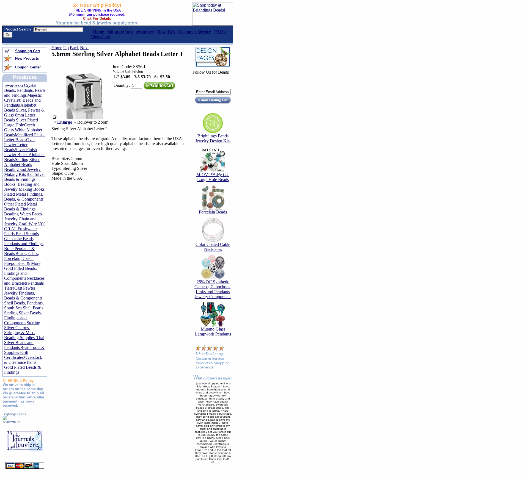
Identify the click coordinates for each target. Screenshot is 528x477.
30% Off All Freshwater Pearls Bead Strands (24, 228)
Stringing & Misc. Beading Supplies (20, 335)
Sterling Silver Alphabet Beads (22, 162)
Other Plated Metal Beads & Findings (20, 206)
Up (66, 47)
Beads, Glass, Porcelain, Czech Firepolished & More (22, 258)
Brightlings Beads (14, 414)
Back (74, 47)
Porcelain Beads (213, 212)
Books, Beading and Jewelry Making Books (24, 187)
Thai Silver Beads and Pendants (24, 342)
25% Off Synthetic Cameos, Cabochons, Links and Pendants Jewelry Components (212, 289)
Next (84, 47)
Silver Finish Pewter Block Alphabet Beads (24, 154)
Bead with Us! (12, 421)
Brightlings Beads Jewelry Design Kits (212, 138)
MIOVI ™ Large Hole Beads (212, 177)
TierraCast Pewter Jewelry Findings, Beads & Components (23, 293)
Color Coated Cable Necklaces (213, 247)
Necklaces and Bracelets (24, 280)
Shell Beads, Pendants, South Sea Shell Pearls (24, 305)
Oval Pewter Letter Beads (19, 144)
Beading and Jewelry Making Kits (22, 172)
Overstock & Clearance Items (23, 360)
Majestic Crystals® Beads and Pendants (23, 100)
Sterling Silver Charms (22, 325)
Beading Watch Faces (23, 214)
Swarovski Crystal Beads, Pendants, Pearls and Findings (24, 90)
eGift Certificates (16, 355)
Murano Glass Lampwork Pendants (213, 331)
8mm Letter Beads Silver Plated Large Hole (21, 120)
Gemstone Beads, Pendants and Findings (23, 241)
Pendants (36, 283)
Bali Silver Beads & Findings (24, 177)
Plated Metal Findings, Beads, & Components (23, 196)
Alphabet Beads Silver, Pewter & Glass (24, 110)
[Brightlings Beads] (5, 418)
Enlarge (64, 122)
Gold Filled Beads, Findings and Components (20, 273)
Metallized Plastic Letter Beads (24, 137)
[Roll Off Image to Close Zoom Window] (84, 117)
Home (56, 47)
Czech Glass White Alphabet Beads (23, 130)
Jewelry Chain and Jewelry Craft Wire (20, 221)
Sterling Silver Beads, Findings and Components (23, 317)
